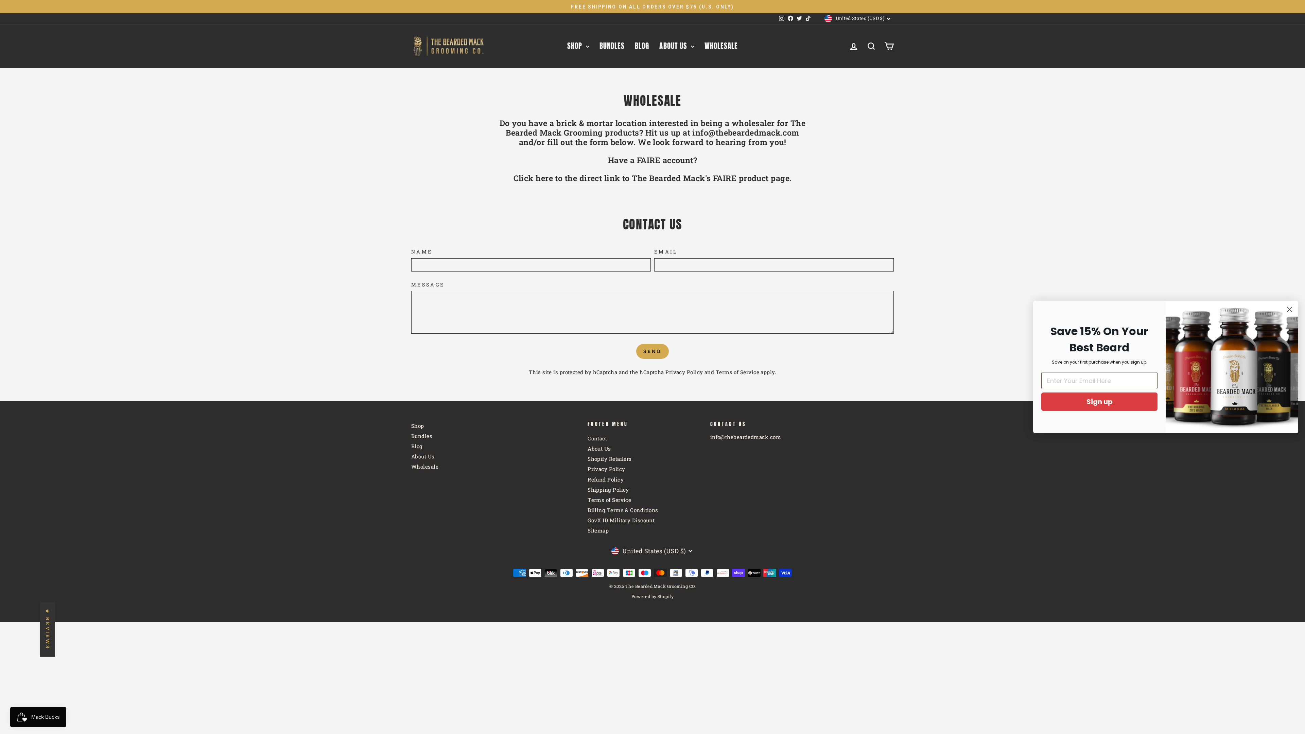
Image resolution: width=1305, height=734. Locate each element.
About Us (674, 45)
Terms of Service (737, 372)
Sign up (1099, 401)
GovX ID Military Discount (621, 520)
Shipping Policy (608, 489)
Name (421, 252)
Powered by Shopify (652, 596)
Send (652, 351)
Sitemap (598, 530)
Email (666, 252)
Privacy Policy (684, 372)
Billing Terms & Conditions (623, 510)
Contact (597, 438)
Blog (642, 45)
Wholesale (721, 45)
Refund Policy (606, 479)
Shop (575, 45)
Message (428, 284)
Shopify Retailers (610, 458)
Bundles (612, 45)
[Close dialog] (1289, 309)
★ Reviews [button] (48, 629)
